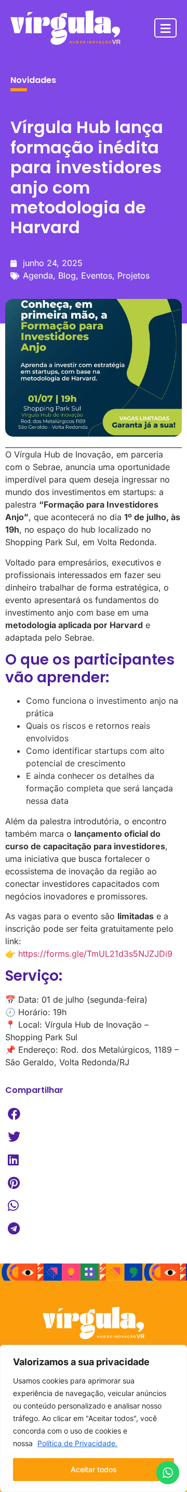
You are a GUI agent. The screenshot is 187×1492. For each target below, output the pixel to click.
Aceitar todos (94, 1469)
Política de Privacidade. (77, 1443)
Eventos (96, 275)
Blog (67, 275)
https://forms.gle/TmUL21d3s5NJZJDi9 (95, 953)
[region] (93, 1418)
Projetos (133, 275)
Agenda (38, 275)
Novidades (33, 80)
